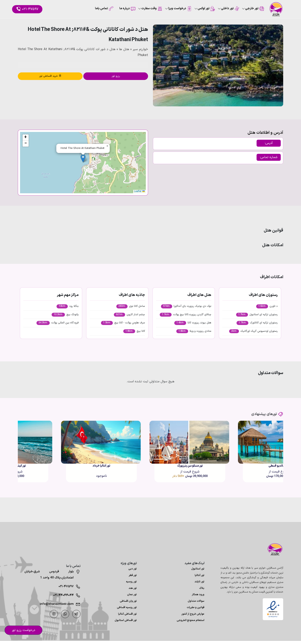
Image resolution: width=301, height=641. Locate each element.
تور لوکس (203, 8)
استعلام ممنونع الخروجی (190, 620)
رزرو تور (116, 76)
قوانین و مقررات (195, 607)
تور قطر (133, 575)
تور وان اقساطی (128, 601)
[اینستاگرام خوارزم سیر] (54, 614)
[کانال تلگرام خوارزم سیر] (76, 614)
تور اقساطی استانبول (126, 620)
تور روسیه (131, 582)
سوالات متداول (196, 601)
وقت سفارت (149, 8)
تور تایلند (199, 582)
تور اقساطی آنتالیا (127, 614)
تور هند (133, 588)
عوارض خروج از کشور (192, 614)
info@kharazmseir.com (57, 604)
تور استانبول (197, 569)
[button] (83, 158)
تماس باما (101, 8)
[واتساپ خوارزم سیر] (65, 614)
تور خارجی (251, 8)
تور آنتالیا (199, 575)
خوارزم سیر (140, 49)
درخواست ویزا (177, 8)
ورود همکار (198, 595)
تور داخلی (227, 8)
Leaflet (138, 191)
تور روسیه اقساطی (127, 607)
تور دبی (132, 569)
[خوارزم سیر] (273, 549)
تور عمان (132, 595)
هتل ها (124, 49)
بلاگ (201, 588)
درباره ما (124, 8)
